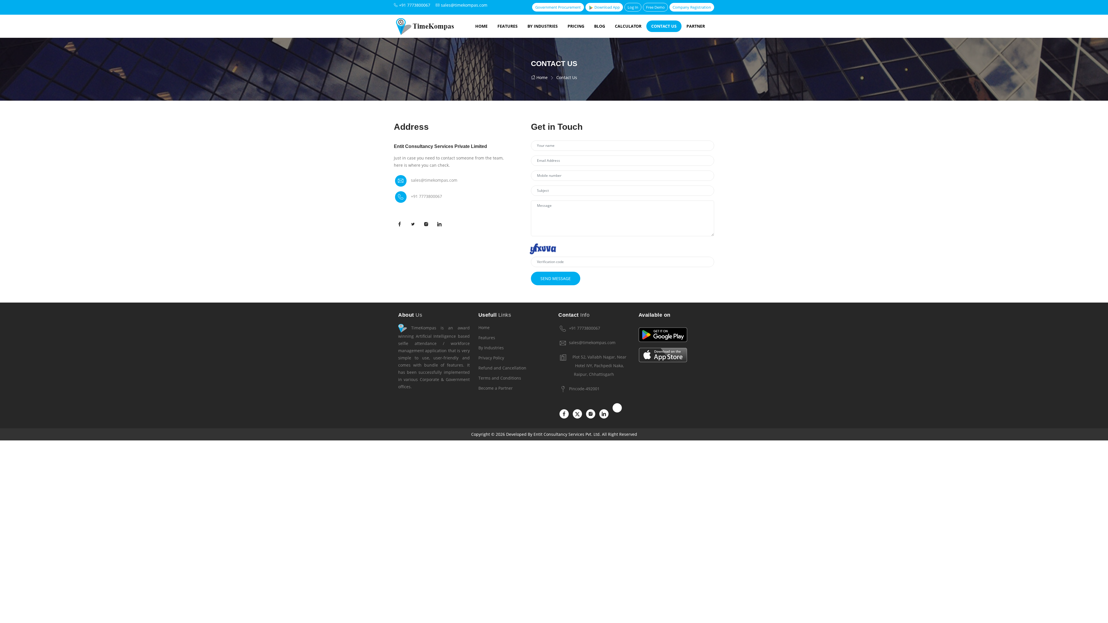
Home (481, 26)
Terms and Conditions (499, 378)
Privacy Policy (491, 358)
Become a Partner (495, 388)
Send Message (555, 278)
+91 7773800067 (426, 196)
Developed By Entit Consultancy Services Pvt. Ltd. (553, 434)
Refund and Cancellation (502, 368)
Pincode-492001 (584, 388)
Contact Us (664, 26)
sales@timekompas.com (434, 180)
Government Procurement (558, 7)
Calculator (628, 26)
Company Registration (692, 7)
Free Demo (655, 7)
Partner (695, 26)
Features (507, 26)
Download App (607, 7)
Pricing (576, 26)
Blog (599, 26)
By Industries (542, 26)
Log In (633, 7)
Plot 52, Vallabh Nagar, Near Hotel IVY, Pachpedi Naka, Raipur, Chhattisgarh (599, 365)
